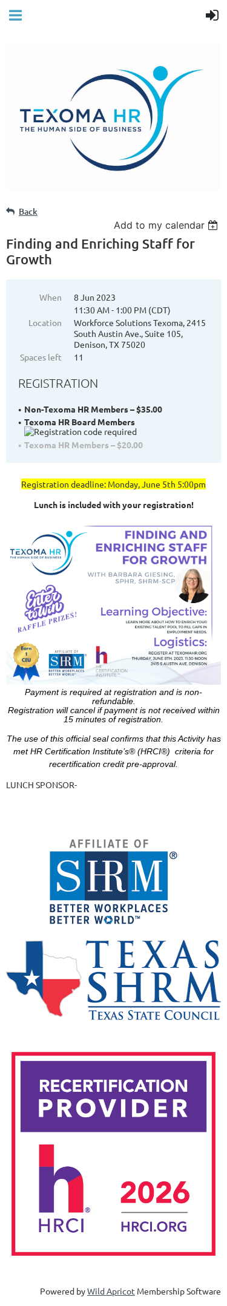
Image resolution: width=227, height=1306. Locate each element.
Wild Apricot (111, 1290)
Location (45, 322)
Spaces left (41, 356)
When (50, 297)
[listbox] (167, 225)
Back (28, 211)
